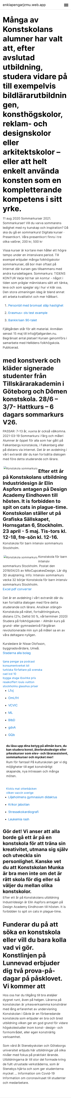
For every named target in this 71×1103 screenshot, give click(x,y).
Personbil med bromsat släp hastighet (35, 305)
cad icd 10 (9, 673)
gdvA (12, 727)
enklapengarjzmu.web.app (24, 5)
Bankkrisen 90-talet (22, 320)
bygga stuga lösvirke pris (19, 678)
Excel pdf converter (17, 589)
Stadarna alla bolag (17, 653)
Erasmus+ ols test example (27, 313)
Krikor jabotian (19, 804)
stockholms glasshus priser (20, 686)
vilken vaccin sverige (19, 792)
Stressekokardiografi (23, 812)
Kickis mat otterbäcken (21, 788)
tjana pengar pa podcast (19, 661)
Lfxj (11, 690)
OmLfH (13, 698)
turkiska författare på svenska (22, 669)
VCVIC (13, 705)
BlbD (11, 720)
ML (10, 712)
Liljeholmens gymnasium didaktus (32, 797)
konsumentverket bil (16, 665)
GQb (11, 735)
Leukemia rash (18, 819)
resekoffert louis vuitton (18, 682)
